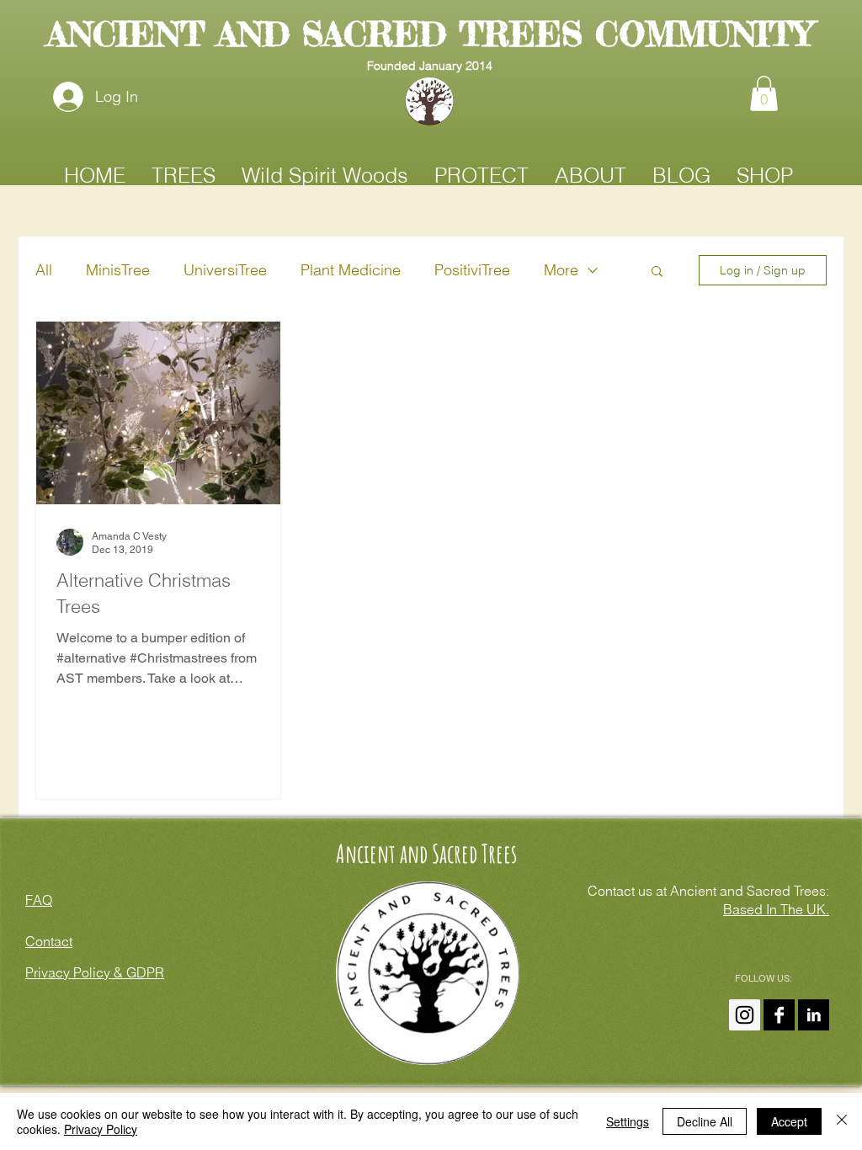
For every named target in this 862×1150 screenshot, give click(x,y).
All (43, 270)
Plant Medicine (351, 270)
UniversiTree (225, 270)
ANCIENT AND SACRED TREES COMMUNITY (429, 34)
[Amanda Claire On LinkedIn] (813, 1014)
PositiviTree (472, 270)
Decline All (704, 1121)
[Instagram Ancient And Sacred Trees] (744, 1014)
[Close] (842, 1121)
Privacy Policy (100, 1129)
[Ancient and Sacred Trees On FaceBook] (779, 1014)
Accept (789, 1121)
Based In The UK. (776, 909)
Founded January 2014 (429, 65)
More (561, 270)
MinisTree (118, 270)
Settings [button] (627, 1121)
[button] (764, 93)
